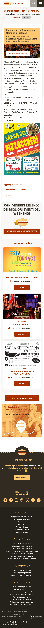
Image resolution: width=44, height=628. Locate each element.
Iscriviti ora (22, 478)
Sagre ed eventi (22, 512)
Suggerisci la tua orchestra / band (22, 604)
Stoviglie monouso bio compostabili (22, 594)
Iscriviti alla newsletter (17, 414)
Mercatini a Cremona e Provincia (22, 554)
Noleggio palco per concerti (22, 587)
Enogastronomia (22, 566)
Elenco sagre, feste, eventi (22, 519)
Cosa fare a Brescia (22, 529)
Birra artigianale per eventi (22, 573)
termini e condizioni (10, 624)
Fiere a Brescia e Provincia (22, 543)
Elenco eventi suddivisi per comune (22, 522)
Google (26, 189)
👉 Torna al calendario (22, 398)
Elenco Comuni (22, 524)
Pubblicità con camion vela (22, 597)
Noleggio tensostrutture (22, 589)
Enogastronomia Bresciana (22, 570)
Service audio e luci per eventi (22, 592)
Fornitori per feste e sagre (22, 599)
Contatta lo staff (22, 532)
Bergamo (16, 17)
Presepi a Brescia (22, 527)
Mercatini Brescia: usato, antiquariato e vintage (22, 551)
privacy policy (8, 622)
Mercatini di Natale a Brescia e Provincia (22, 559)
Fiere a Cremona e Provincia (22, 546)
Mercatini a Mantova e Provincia (22, 556)
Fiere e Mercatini (22, 539)
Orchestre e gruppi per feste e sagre (22, 602)
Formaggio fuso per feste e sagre (22, 575)
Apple (10, 196)
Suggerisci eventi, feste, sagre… (22, 517)
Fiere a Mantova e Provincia (22, 549)
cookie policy (21, 622)
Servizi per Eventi (22, 582)
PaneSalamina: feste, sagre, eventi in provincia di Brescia (13, 3)
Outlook (11, 189)
